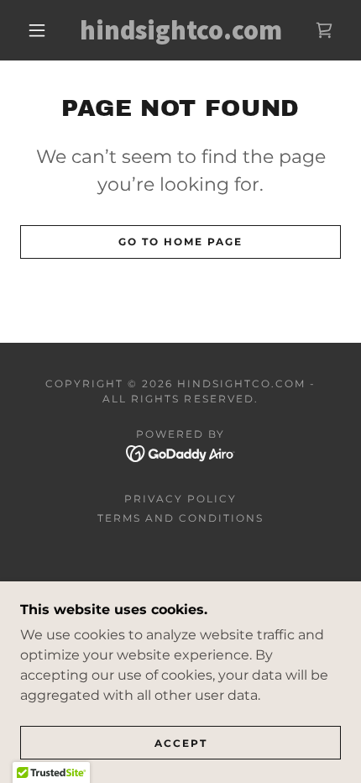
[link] (181, 30)
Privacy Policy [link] (180, 498)
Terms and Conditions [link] (180, 518)
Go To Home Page (180, 241)
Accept (180, 743)
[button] (37, 30)
